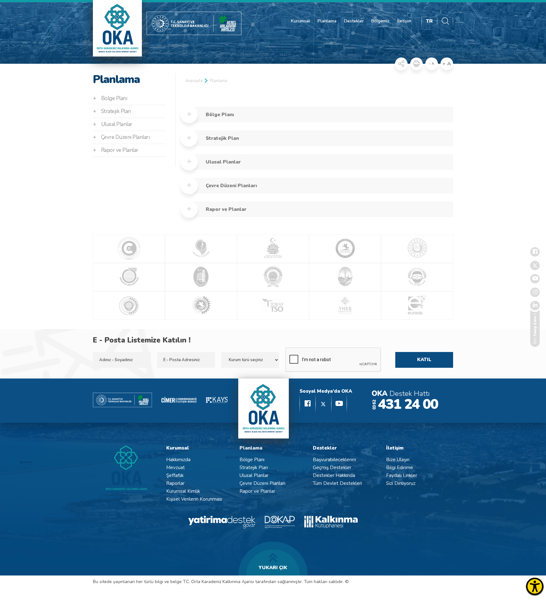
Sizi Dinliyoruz (401, 483)
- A (431, 63)
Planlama (327, 21)
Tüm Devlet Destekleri (337, 483)
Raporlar (175, 483)
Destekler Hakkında (334, 475)
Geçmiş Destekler (332, 467)
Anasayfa (194, 81)
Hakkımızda (178, 459)
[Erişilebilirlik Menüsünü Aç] (534, 586)
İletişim (404, 21)
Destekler (354, 21)
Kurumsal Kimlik (183, 491)
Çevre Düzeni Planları (121, 137)
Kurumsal (300, 21)
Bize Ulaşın (398, 459)
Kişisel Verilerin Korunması (194, 499)
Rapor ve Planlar (115, 150)
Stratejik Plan (112, 111)
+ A (446, 63)
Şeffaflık (175, 475)
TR (429, 21)
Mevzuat (175, 467)
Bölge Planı (110, 98)
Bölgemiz (380, 21)
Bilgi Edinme (399, 467)
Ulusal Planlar (112, 124)
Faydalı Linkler (401, 475)
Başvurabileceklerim (334, 459)
